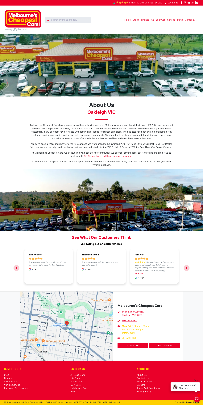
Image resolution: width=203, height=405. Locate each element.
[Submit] (48, 20)
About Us (142, 375)
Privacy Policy (144, 391)
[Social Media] (193, 2)
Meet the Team (144, 382)
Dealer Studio (192, 402)
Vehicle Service (12, 385)
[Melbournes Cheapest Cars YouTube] (189, 2)
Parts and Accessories (15, 388)
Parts (180, 20)
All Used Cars (77, 375)
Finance (145, 20)
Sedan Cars (76, 382)
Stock (136, 20)
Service (171, 20)
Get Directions (164, 345)
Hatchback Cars (78, 388)
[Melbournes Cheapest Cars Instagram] (186, 2)
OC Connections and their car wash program (107, 156)
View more (139, 273)
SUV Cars (75, 385)
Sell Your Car (158, 20)
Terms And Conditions (148, 388)
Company (190, 20)
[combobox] (68, 20)
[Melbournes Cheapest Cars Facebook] (182, 2)
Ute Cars (75, 378)
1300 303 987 (129, 321)
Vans (72, 391)
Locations (173, 3)
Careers (141, 385)
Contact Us (133, 345)
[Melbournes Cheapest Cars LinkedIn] (197, 2)
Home (127, 20)
